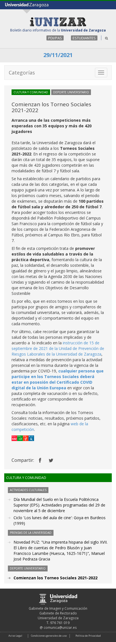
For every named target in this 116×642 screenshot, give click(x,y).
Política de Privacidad (88, 636)
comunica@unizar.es (60, 627)
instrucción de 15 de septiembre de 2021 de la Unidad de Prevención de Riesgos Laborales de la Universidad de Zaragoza (58, 348)
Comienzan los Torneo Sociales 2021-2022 (55, 577)
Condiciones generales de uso (49, 636)
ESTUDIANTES (84, 37)
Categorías (22, 72)
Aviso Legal (15, 636)
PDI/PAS (55, 37)
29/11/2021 (58, 55)
